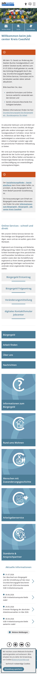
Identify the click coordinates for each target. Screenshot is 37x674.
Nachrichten (10, 364)
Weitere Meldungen (20, 632)
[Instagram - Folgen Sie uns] (15, 644)
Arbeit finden (10, 344)
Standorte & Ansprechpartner (12, 555)
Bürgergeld (9, 334)
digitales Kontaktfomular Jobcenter (18, 313)
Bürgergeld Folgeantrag (18, 288)
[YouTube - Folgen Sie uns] (21, 644)
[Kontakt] (30, 4)
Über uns (8, 354)
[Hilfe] (25, 4)
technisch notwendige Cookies (18, 663)
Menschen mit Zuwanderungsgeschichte (17, 480)
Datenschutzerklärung (20, 660)
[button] (34, 4)
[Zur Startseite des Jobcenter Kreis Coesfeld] (8, 4)
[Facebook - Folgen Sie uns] (9, 644)
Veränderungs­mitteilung (18, 299)
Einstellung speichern (13, 669)
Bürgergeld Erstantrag (18, 277)
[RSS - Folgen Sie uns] (27, 644)
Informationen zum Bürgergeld (13, 405)
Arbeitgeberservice (13, 517)
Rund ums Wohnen (13, 442)
